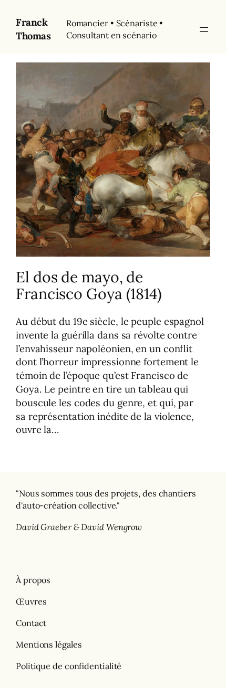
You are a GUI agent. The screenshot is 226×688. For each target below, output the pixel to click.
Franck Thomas (33, 29)
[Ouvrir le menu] (204, 29)
